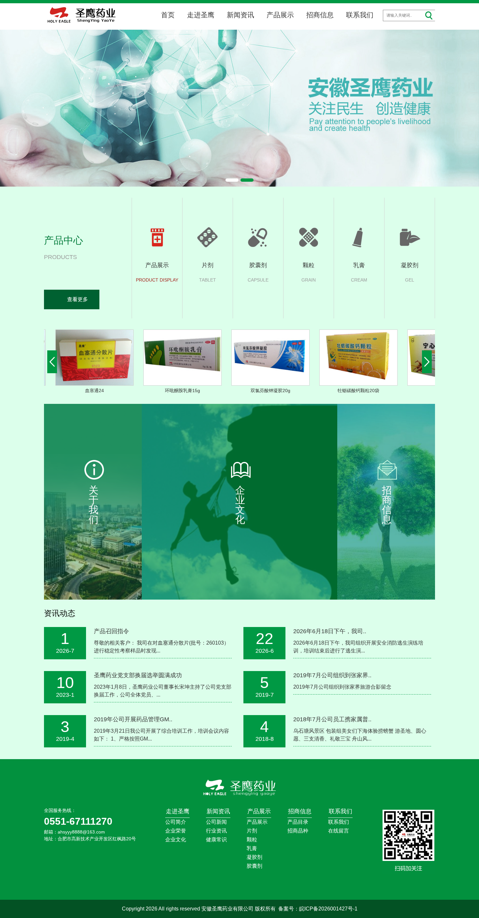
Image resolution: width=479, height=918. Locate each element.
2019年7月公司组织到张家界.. (332, 675)
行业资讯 (216, 831)
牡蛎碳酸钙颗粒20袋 (345, 390)
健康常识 (216, 839)
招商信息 (320, 15)
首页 (168, 15)
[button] (232, 180)
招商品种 (297, 831)
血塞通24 (80, 390)
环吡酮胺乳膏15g (168, 390)
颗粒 (252, 839)
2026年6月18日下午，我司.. (329, 631)
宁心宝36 (432, 390)
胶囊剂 (254, 866)
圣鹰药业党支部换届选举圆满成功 (138, 675)
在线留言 (338, 831)
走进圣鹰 (200, 15)
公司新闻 (216, 822)
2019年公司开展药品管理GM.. (133, 719)
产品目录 (297, 822)
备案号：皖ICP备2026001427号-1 (317, 908)
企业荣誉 (175, 831)
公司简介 (175, 822)
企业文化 (175, 839)
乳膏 (252, 848)
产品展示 (280, 15)
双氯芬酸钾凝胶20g (257, 390)
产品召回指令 (111, 631)
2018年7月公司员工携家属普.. (332, 719)
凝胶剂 (254, 857)
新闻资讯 (240, 15)
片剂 (252, 831)
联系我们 (359, 15)
